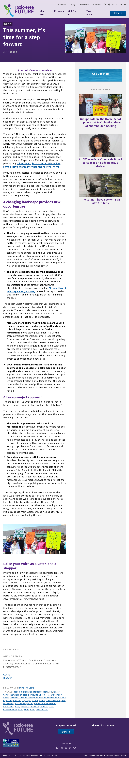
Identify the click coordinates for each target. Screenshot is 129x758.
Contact (97, 5)
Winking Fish (102, 755)
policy (17, 706)
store (26, 709)
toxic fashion (42, 709)
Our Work (43, 13)
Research (59, 11)
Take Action (89, 13)
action (17, 691)
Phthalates (8, 706)
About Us (62, 5)
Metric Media (121, 755)
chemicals (14, 694)
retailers (44, 706)
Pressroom (84, 5)
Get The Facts (72, 13)
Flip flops (26, 700)
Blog (73, 5)
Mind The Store (26, 687)
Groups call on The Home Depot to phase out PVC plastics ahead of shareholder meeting (101, 122)
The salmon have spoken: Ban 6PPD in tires (100, 201)
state (20, 709)
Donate (118, 12)
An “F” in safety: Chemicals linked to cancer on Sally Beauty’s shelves (100, 163)
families (17, 700)
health (35, 700)
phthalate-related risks (45, 703)
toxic (32, 709)
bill (50, 691)
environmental (54, 697)
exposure (7, 700)
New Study (8, 703)
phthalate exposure (23, 703)
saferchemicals (10, 709)
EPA (64, 697)
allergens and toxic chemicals (34, 691)
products (25, 706)
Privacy (5, 755)
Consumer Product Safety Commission (28, 697)
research (34, 706)
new (63, 700)
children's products (29, 694)
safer (51, 706)
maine (42, 700)
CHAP (6, 694)
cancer (56, 691)
